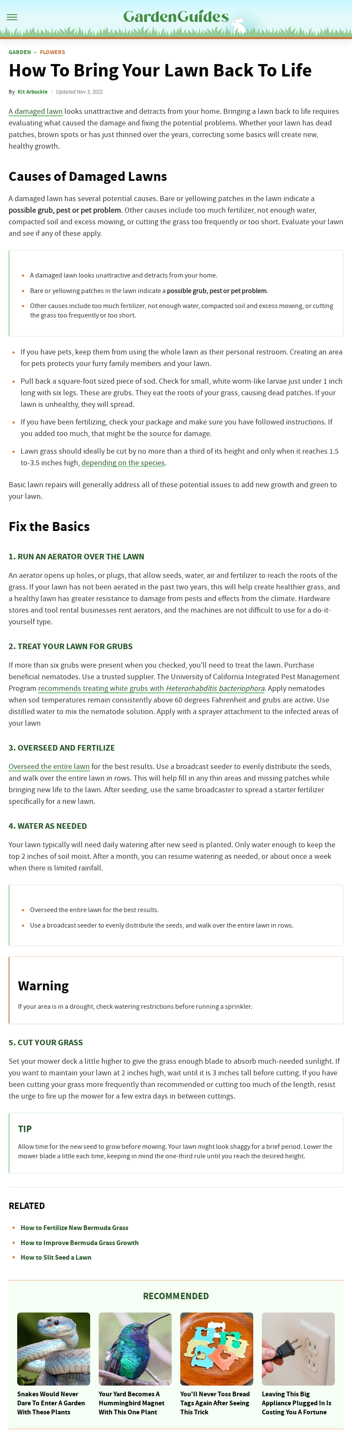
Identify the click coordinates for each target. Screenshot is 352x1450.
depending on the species (123, 463)
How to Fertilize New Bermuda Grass (74, 1228)
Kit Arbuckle (33, 92)
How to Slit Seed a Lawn (56, 1257)
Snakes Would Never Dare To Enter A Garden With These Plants (51, 1403)
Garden (20, 52)
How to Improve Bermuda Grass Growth (80, 1243)
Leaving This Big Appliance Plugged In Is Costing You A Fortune (296, 1403)
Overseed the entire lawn (49, 767)
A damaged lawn (36, 111)
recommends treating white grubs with (151, 688)
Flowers (52, 52)
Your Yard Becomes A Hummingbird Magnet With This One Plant (131, 1403)
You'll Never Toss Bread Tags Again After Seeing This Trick (215, 1403)
